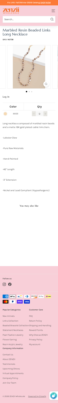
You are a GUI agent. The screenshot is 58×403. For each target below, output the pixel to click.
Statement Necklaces (13, 330)
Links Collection (10, 321)
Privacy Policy (35, 339)
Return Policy (35, 321)
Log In (6, 96)
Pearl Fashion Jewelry (13, 335)
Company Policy (10, 378)
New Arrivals (9, 316)
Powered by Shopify (37, 396)
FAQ (31, 316)
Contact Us (8, 354)
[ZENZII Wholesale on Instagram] (4, 284)
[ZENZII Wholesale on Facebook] (9, 284)
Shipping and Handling (40, 325)
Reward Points (36, 330)
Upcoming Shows (11, 368)
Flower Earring (10, 339)
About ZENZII (9, 359)
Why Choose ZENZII (38, 335)
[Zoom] (46, 84)
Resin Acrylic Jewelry (12, 344)
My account (34, 344)
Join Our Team (9, 382)
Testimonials (9, 364)
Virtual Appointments (13, 373)
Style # (15, 251)
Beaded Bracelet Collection (16, 325)
